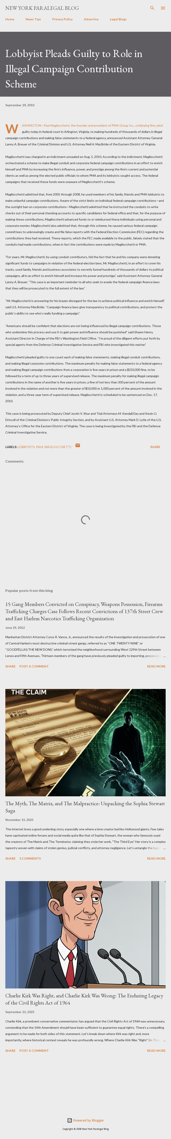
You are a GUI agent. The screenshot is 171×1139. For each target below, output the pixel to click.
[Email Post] (77, 447)
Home (9, 19)
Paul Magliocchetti (53, 447)
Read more (156, 666)
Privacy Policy (62, 19)
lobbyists (26, 447)
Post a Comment (34, 666)
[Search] (152, 8)
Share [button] (155, 447)
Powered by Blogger (88, 1120)
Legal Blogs (118, 19)
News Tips (33, 19)
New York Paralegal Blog (42, 7)
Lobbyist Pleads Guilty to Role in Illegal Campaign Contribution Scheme (73, 68)
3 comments (30, 858)
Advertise (91, 19)
